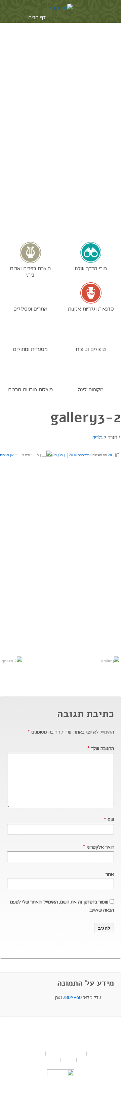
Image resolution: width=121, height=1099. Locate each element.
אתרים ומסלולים (30, 308)
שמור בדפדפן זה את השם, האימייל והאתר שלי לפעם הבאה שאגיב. (62, 906)
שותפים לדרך (36, 48)
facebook (41, 154)
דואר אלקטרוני (100, 847)
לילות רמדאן (36, 93)
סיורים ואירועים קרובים (66, 1054)
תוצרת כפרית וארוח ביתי (30, 271)
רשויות (36, 78)
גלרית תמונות (36, 123)
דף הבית (37, 17)
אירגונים (36, 63)
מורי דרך (36, 1054)
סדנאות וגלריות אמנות (91, 308)
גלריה (97, 437)
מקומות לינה (91, 389)
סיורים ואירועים (36, 108)
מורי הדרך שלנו (91, 268)
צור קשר (36, 139)
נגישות (68, 1060)
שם (111, 819)
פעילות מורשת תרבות (30, 389)
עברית (27, 177)
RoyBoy (58, 455)
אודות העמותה (36, 33)
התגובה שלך (100, 748)
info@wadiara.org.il (46, 1041)
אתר (110, 874)
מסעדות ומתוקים (30, 349)
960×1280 (71, 997)
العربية (7, 177)
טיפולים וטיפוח (91, 349)
